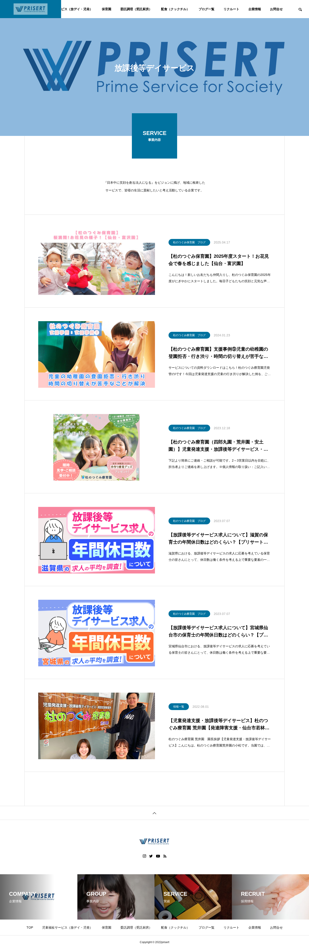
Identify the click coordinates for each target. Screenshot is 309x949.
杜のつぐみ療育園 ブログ (189, 335)
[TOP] (154, 813)
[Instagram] (144, 856)
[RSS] (164, 856)
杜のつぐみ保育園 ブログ (189, 242)
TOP (29, 927)
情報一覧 (178, 706)
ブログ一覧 (206, 9)
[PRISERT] (30, 9)
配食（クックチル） (175, 9)
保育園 (106, 9)
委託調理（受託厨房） (136, 9)
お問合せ (276, 9)
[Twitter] (151, 856)
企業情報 (254, 9)
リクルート (231, 9)
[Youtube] (158, 856)
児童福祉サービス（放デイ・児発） (67, 9)
